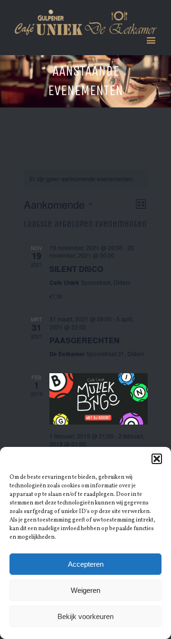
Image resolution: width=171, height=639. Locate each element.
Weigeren (85, 590)
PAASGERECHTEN (84, 340)
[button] (157, 459)
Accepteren (86, 564)
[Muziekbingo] (98, 399)
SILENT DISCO (76, 268)
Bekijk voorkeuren (85, 616)
